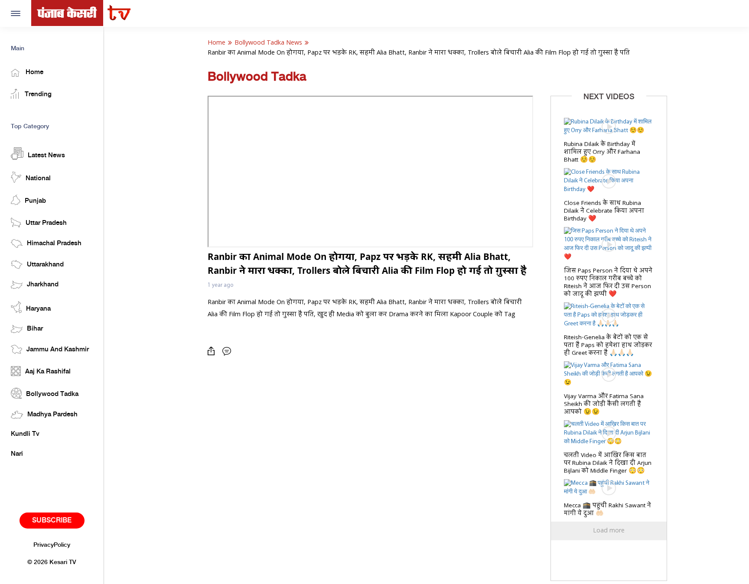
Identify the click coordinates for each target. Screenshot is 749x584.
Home (33, 72)
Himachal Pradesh (54, 243)
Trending (37, 94)
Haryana (38, 308)
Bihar (35, 328)
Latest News (46, 155)
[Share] (213, 351)
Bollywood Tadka (52, 394)
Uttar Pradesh (46, 223)
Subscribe (52, 520)
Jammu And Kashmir (57, 349)
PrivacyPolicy (51, 545)
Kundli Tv (25, 434)
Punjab (35, 201)
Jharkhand (43, 284)
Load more (609, 530)
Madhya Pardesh (52, 414)
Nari (17, 454)
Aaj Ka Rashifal (48, 371)
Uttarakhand (45, 264)
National (38, 178)
